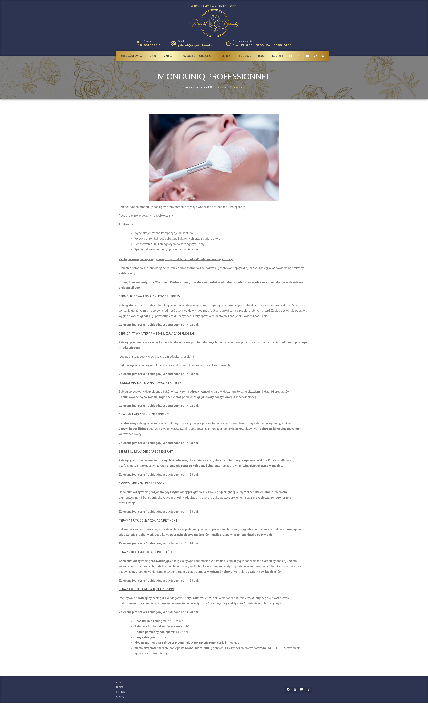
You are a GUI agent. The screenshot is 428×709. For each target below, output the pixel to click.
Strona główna (131, 55)
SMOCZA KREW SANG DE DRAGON (142, 483)
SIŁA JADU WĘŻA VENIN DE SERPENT (144, 414)
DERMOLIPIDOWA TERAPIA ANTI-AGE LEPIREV (149, 296)
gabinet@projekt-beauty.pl (196, 45)
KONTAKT (277, 55)
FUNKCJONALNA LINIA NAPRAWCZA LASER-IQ (150, 383)
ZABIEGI (168, 55)
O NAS (152, 55)
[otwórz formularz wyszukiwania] (323, 56)
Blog (261, 55)
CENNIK (225, 55)
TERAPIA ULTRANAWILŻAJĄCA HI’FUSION (146, 589)
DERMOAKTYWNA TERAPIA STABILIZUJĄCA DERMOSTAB (157, 333)
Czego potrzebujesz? (197, 55)
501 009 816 (152, 45)
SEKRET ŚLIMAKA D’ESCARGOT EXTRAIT (146, 451)
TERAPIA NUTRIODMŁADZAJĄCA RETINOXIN (148, 520)
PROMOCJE (244, 55)
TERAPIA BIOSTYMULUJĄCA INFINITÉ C (145, 552)
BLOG (119, 687)
